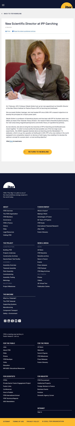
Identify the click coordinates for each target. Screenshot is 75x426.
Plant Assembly (8, 271)
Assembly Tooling (9, 277)
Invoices (40, 392)
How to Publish (8, 392)
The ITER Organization (10, 214)
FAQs (5, 229)
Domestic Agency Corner (46, 395)
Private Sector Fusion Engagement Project (17, 383)
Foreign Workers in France (46, 386)
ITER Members (8, 217)
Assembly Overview (9, 265)
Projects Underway (9, 253)
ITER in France (8, 223)
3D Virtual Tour (42, 283)
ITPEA (5, 380)
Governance (7, 220)
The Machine (8, 294)
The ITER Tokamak (9, 301)
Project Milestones (9, 286)
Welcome (41, 350)
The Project (8, 243)
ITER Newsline (42, 253)
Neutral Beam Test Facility (11, 259)
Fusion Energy (43, 207)
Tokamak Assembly (9, 268)
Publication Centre (44, 286)
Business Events (43, 389)
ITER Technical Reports (10, 398)
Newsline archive (43, 256)
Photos (40, 277)
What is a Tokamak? (9, 298)
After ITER (41, 229)
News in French (43, 259)
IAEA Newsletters (9, 401)
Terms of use (18, 421)
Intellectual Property (44, 383)
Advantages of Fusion (45, 217)
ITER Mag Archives (44, 271)
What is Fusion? (43, 211)
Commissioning (8, 274)
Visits (5, 362)
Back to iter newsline (13, 14)
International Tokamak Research (48, 226)
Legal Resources (8, 232)
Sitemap (6, 421)
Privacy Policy (33, 421)
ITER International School (11, 395)
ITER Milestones (43, 356)
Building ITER (7, 250)
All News (40, 250)
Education (6, 365)
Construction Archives (10, 256)
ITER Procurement (43, 380)
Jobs (4, 347)
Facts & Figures (43, 353)
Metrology (6, 280)
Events (40, 262)
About (5, 207)
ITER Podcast (42, 268)
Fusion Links (7, 386)
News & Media (43, 243)
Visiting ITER (7, 235)
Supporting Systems (9, 304)
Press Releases (42, 359)
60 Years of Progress (44, 220)
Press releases (42, 265)
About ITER (6, 350)
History (5, 226)
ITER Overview (8, 211)
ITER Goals (41, 223)
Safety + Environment (10, 313)
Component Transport (10, 310)
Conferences (7, 389)
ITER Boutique (7, 359)
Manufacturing (8, 307)
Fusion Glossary (43, 232)
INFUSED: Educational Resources (14, 368)
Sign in (40, 412)
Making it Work (42, 214)
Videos (40, 280)
